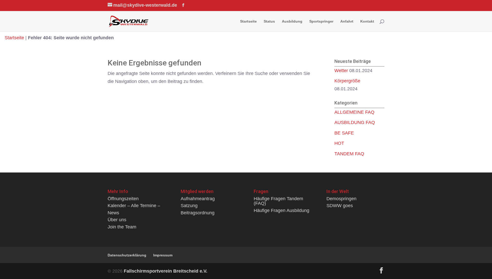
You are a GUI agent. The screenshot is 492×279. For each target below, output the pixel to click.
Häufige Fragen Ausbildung (281, 210)
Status (269, 21)
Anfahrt (346, 21)
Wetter (341, 70)
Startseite (248, 21)
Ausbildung (292, 21)
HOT (339, 143)
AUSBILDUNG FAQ (354, 122)
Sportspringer (321, 21)
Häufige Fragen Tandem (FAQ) (278, 201)
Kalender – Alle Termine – (134, 205)
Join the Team (122, 226)
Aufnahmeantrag (198, 198)
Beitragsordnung (197, 212)
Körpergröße (347, 80)
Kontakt (367, 21)
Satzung (189, 205)
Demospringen (341, 198)
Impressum (162, 255)
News (113, 212)
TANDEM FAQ (349, 153)
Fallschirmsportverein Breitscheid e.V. (165, 271)
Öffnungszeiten (123, 198)
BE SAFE (344, 133)
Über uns (117, 219)
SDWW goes (339, 205)
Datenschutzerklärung (127, 255)
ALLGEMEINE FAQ (354, 112)
